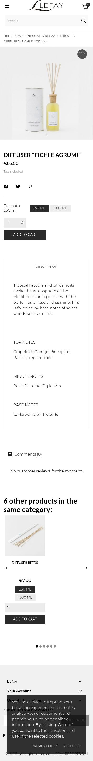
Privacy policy (45, 746)
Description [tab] (46, 266)
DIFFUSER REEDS (25, 562)
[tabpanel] (46, 93)
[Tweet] (18, 186)
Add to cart (25, 235)
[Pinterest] (30, 186)
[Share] (6, 186)
